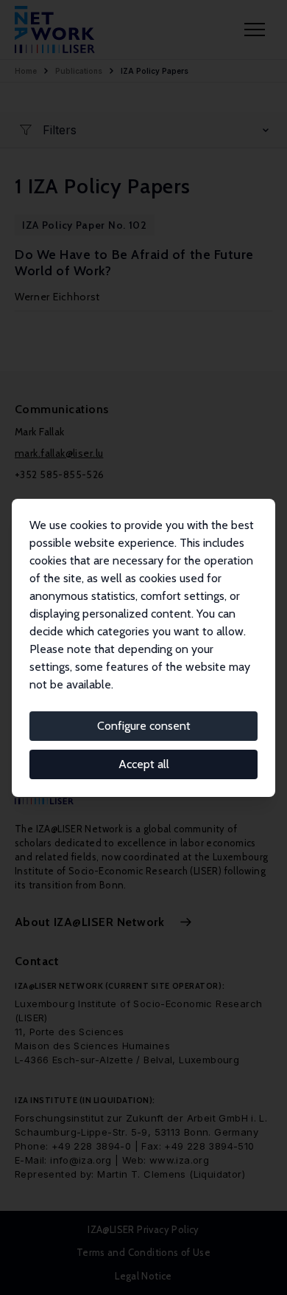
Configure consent (144, 726)
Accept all (143, 764)
